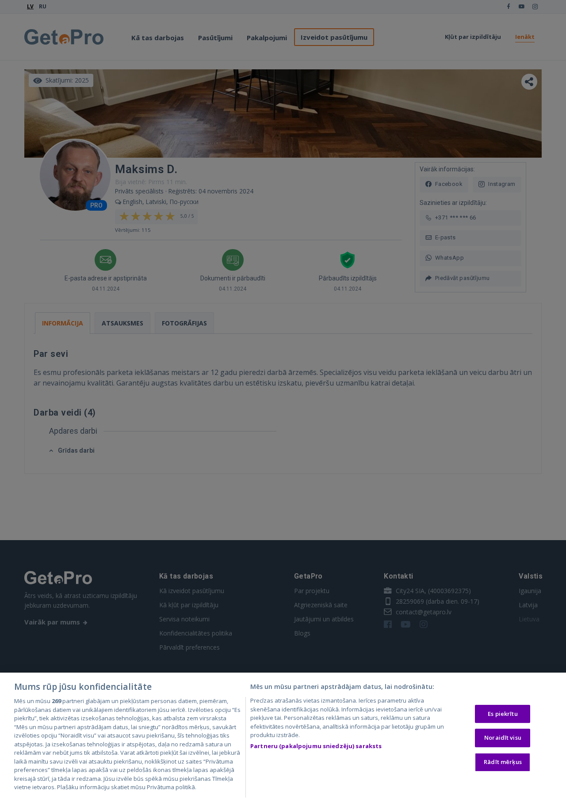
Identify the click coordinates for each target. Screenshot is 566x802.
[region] (283, 737)
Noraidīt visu (502, 737)
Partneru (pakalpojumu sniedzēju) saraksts (316, 746)
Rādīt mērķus (503, 762)
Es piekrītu (502, 714)
